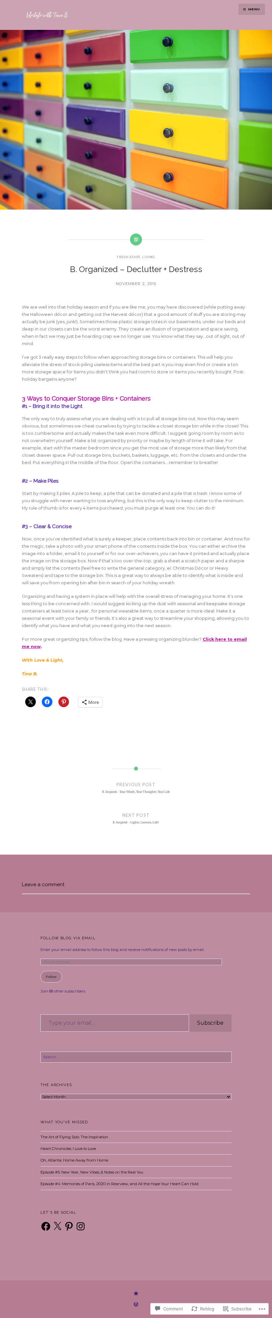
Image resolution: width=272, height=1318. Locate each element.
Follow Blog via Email (68, 938)
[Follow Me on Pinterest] (136, 1293)
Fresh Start (128, 257)
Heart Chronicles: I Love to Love (68, 1148)
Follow (51, 977)
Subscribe (210, 1023)
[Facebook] (45, 1226)
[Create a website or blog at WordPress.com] (136, 1305)
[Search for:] (136, 1057)
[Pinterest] (69, 1226)
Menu (254, 9)
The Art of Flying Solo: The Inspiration (74, 1137)
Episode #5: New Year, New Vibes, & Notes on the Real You (91, 1172)
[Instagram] (80, 1226)
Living (148, 257)
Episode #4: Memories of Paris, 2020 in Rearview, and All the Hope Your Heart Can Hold (119, 1183)
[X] (57, 1226)
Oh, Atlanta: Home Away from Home (74, 1160)
